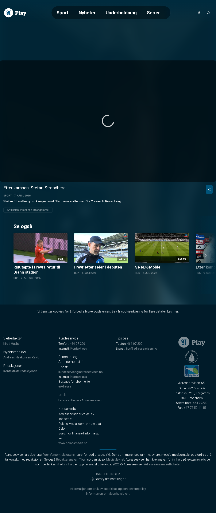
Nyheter (87, 12)
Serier (153, 12)
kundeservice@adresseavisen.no (80, 372)
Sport (63, 12)
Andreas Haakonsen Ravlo (21, 357)
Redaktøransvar (67, 459)
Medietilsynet (115, 459)
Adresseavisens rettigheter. (162, 464)
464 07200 (200, 403)
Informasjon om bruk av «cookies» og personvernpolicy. (108, 489)
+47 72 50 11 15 (195, 408)
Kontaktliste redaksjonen (20, 371)
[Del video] (209, 189)
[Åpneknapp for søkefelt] (208, 13)
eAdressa (64, 386)
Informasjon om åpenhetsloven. (108, 494)
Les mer (172, 311)
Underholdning (121, 12)
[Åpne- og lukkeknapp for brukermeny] (199, 13)
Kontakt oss (78, 348)
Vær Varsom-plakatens (59, 455)
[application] (108, 121)
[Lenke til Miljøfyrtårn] (192, 371)
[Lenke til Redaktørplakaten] (191, 356)
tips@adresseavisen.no (141, 348)
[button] (108, 121)
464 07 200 (77, 344)
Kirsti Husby (11, 344)
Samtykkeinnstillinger (110, 479)
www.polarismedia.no (73, 443)
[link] (15, 13)
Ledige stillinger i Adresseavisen (79, 400)
